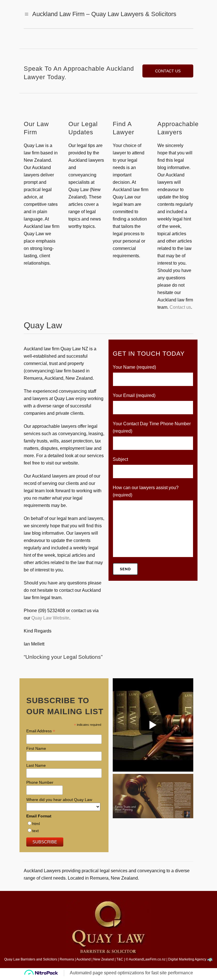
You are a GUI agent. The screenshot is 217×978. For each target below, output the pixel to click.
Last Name (36, 765)
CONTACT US (168, 71)
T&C (119, 959)
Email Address (40, 731)
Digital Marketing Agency (187, 959)
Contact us (180, 307)
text (35, 830)
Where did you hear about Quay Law (59, 799)
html (36, 823)
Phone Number (39, 782)
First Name (36, 748)
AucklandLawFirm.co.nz (147, 959)
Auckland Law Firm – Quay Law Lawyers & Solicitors (104, 14)
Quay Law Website (50, 618)
